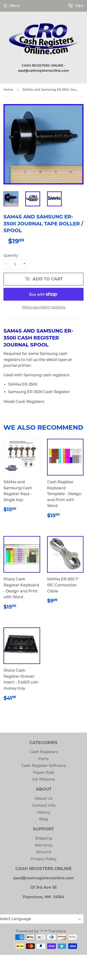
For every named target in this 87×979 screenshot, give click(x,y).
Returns (43, 852)
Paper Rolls (43, 772)
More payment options (43, 307)
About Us (43, 798)
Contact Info (43, 805)
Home (8, 89)
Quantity (10, 255)
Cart (79, 5)
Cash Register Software (43, 765)
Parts (44, 759)
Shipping (43, 838)
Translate (57, 931)
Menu (14, 5)
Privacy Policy (44, 859)
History (43, 812)
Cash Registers (43, 752)
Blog (43, 819)
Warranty (44, 845)
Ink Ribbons (43, 779)
